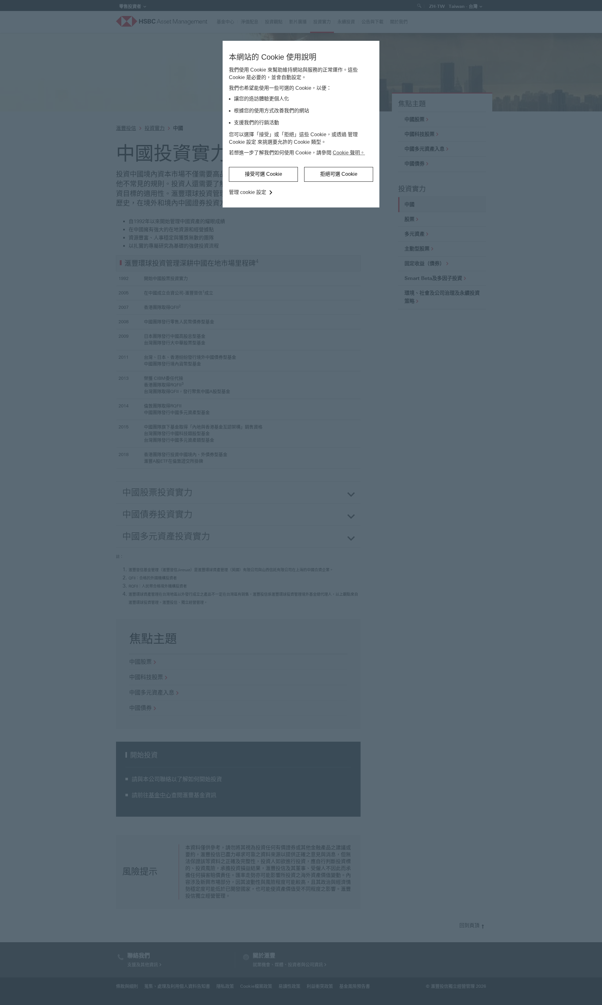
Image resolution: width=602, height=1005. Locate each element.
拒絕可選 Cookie (338, 174)
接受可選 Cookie (263, 174)
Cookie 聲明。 (349, 152)
